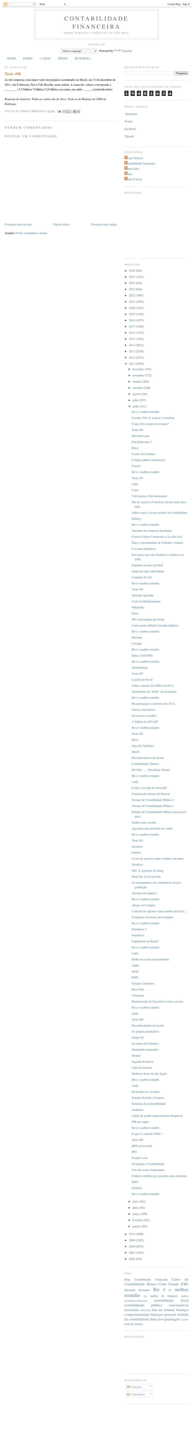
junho (136, 406)
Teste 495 (137, 478)
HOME (11, 58)
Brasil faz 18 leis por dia (146, 876)
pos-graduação (169, 1319)
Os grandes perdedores (145, 1031)
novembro (138, 375)
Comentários (137, 1394)
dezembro (138, 369)
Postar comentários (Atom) (31, 233)
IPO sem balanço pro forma (148, 619)
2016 (132, 332)
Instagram (131, 114)
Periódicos (138, 935)
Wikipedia (138, 607)
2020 (132, 308)
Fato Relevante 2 (142, 442)
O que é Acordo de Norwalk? (149, 788)
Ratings (136, 518)
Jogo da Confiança (143, 746)
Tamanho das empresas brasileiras (152, 530)
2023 (132, 289)
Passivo (136, 466)
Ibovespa (137, 637)
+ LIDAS (45, 58)
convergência (178, 1305)
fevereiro (137, 1220)
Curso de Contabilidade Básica (156, 1281)
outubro (137, 381)
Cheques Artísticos (143, 983)
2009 (132, 1240)
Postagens (135, 1387)
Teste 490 (137, 1019)
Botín (135, 971)
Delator (136, 1055)
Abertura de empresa (144, 893)
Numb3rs (137, 864)
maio (135, 1201)
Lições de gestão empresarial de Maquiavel (157, 1116)
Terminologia (140, 667)
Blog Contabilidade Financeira (146, 1279)
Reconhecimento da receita (148, 758)
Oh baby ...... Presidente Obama (151, 770)
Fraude (173, 1284)
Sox (145, 1296)
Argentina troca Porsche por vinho (152, 828)
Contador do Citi (142, 577)
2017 (132, 326)
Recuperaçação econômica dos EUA (153, 703)
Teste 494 (137, 589)
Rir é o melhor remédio (145, 412)
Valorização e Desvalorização (149, 496)
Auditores (137, 1110)
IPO (134, 1152)
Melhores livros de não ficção (149, 1073)
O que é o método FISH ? (147, 1134)
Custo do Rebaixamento (146, 601)
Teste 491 (137, 840)
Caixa (135, 490)
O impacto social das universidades (152, 917)
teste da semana (133, 1324)
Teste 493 (137, 673)
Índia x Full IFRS (142, 655)
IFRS (135, 1182)
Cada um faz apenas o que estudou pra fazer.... (159, 911)
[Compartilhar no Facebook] (75, 111)
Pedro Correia (133, 179)
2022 (132, 295)
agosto (136, 394)
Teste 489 (137, 1140)
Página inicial (61, 224)
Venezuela (138, 995)
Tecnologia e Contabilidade (148, 1164)
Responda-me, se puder (146, 1091)
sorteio (184, 1319)
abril (135, 1208)
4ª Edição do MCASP (145, 721)
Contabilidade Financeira (96, 22)
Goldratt (137, 1188)
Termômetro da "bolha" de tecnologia (154, 691)
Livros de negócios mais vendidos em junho (158, 858)
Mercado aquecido (143, 595)
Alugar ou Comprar (143, 905)
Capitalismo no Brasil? (145, 941)
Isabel (128, 174)
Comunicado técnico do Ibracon (151, 794)
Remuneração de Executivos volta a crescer (157, 1001)
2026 (132, 270)
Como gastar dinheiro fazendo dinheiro (155, 625)
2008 (132, 1246)
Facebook (130, 129)
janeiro (136, 1226)
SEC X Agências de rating (147, 870)
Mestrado (130, 1290)
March (135, 752)
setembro (138, 388)
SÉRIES (63, 58)
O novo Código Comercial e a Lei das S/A (157, 536)
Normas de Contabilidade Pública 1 (153, 806)
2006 (132, 1259)
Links (135, 484)
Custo (162, 1284)
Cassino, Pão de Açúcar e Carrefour (153, 418)
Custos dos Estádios (143, 454)
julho (135, 400)
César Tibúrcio (134, 158)
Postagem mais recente (18, 224)
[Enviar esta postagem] (59, 111)
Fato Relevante (140, 436)
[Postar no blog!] (68, 111)
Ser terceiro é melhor (144, 715)
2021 (132, 301)
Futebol (136, 852)
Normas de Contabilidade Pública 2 (153, 800)
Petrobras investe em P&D (147, 565)
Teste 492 (137, 734)
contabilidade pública (143, 1305)
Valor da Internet (142, 1067)
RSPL (135, 977)
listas (153, 1319)
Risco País (138, 989)
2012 (132, 357)
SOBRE (28, 58)
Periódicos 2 (139, 929)
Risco (135, 448)
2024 (132, 283)
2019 (132, 314)
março (136, 1214)
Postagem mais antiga (104, 224)
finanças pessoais (163, 1314)
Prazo (135, 613)
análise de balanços (164, 1296)
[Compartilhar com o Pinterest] (78, 111)
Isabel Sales (132, 169)
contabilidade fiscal (171, 1300)
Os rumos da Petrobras (145, 1043)
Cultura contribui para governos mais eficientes (159, 1176)
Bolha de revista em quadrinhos (150, 959)
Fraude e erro (140, 1158)
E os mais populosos (144, 549)
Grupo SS (138, 1037)
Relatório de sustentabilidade (149, 1104)
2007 (132, 1252)
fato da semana (163, 1309)
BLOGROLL (83, 58)
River (135, 740)
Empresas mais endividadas (148, 571)
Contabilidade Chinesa (145, 764)
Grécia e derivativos (143, 709)
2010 (132, 1234)
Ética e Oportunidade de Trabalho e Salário (157, 542)
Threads (129, 136)
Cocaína (137, 643)
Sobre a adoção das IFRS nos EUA (153, 685)
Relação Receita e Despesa (148, 1098)
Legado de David (142, 679)
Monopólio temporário (145, 1049)
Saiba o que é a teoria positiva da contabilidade (159, 512)
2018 (132, 320)
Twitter (128, 121)
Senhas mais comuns (144, 822)
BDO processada (142, 1146)
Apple (135, 965)
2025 (132, 277)
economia (131, 1309)
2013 (132, 351)
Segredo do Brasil (142, 1061)
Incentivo (137, 846)
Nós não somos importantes (148, 1170)
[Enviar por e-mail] (64, 111)
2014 (132, 345)
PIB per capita (140, 1122)
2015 (132, 339)
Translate (127, 51)
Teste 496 (137, 430)
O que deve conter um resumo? (150, 424)
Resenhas (144, 1290)
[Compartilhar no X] (71, 111)
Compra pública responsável (148, 460)
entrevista (145, 1310)
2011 (132, 364)
